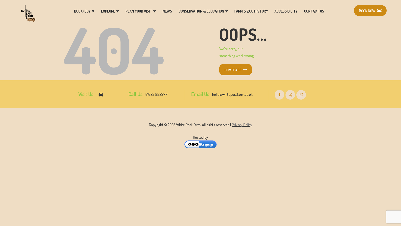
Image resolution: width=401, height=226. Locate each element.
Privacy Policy (242, 124)
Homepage (233, 70)
